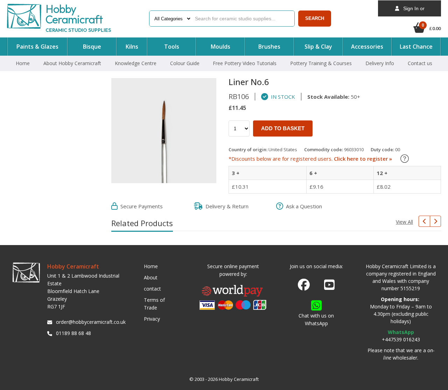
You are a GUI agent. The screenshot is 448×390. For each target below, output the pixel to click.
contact (152, 288)
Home (23, 63)
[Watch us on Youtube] (329, 286)
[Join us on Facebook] (304, 285)
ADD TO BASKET (282, 128)
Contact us (420, 63)
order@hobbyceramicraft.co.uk (89, 322)
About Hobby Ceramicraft (72, 63)
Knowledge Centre (135, 63)
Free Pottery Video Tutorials (244, 63)
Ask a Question (302, 206)
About (151, 277)
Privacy (152, 318)
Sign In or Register (412, 11)
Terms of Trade (154, 304)
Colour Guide (185, 63)
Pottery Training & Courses (321, 63)
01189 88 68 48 (73, 333)
